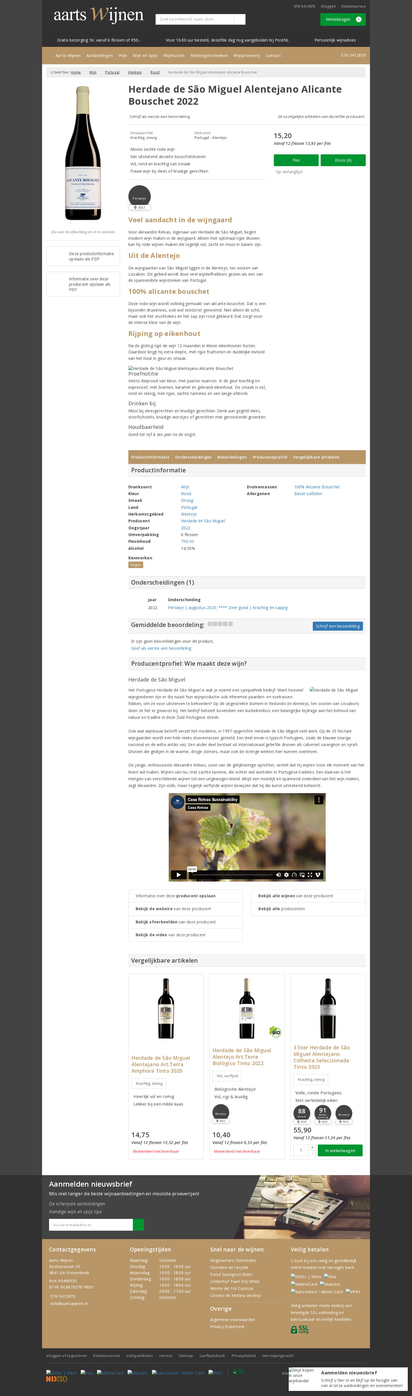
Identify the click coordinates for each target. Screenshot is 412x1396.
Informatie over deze (176, 895)
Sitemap (186, 1355)
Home (76, 72)
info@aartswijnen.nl (68, 1303)
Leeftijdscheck (212, 1355)
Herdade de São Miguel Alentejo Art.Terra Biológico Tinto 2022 (242, 1057)
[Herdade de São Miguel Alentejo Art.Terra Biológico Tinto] (247, 1008)
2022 (185, 527)
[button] (139, 196)
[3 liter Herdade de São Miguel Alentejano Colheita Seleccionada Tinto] (328, 1008)
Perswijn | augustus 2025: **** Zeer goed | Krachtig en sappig (228, 607)
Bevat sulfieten (308, 493)
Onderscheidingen (193, 457)
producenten (281, 908)
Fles (296, 160)
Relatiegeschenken (209, 55)
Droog (187, 500)
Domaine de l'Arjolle (229, 1267)
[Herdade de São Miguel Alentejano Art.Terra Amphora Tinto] (166, 1008)
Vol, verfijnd (227, 1075)
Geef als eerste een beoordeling (161, 648)
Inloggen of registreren (66, 1355)
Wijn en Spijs (145, 55)
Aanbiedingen (99, 55)
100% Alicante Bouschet (317, 486)
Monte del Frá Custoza (231, 1288)
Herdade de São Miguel (203, 520)
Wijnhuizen (174, 55)
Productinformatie (150, 457)
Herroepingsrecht (277, 1355)
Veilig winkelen (139, 1355)
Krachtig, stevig (149, 1083)
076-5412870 (304, 6)
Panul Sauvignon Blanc (231, 1274)
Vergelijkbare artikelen (316, 457)
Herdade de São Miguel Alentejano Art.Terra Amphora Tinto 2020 (161, 1064)
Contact (273, 55)
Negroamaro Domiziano (233, 1260)
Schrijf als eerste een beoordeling (160, 116)
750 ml (187, 541)
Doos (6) (343, 160)
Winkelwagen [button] (343, 19)
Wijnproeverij (246, 55)
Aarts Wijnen (68, 55)
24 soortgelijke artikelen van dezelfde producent (321, 116)
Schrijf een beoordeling (338, 626)
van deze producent (173, 908)
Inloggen (328, 6)
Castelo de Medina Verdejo (235, 1295)
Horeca (165, 1355)
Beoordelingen (232, 457)
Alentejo (135, 72)
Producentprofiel (270, 457)
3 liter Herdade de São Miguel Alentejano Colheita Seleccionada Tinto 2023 (321, 1057)
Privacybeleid (244, 1355)
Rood (155, 72)
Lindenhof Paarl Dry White (235, 1281)
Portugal (112, 72)
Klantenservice (353, 6)
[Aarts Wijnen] (99, 15)
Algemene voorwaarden (232, 1319)
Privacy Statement (227, 1326)
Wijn (123, 55)
